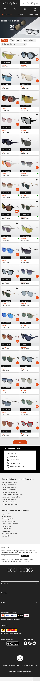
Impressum (27, 671)
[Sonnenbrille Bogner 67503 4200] (29, 293)
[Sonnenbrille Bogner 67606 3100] (29, 336)
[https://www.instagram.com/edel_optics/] (30, 643)
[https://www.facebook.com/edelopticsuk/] (25, 643)
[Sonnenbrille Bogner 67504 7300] (10, 119)
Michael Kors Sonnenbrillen (11, 497)
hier (29, 561)
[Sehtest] (4, 9)
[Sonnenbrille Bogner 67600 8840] (29, 119)
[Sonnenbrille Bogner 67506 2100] (10, 423)
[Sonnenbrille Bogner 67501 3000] (10, 76)
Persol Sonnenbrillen (9, 487)
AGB (10, 671)
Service (4, 593)
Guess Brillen (6, 528)
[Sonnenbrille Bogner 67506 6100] (29, 380)
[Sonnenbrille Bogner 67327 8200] (10, 293)
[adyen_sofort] (26, 615)
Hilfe (3, 602)
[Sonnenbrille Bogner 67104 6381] (29, 206)
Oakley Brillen (6, 516)
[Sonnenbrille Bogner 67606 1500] (10, 163)
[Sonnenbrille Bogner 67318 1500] (29, 228)
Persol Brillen (6, 526)
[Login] (24, 9)
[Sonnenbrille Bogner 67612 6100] (29, 54)
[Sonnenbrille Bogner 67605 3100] (10, 141)
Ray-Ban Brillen (7, 514)
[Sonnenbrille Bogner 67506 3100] (29, 271)
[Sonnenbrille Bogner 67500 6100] (29, 249)
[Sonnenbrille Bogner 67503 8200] (29, 315)
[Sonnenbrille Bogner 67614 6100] (10, 271)
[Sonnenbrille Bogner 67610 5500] (10, 54)
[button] (10, 3)
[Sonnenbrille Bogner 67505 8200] (29, 401)
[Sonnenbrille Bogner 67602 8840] (10, 206)
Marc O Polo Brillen (8, 521)
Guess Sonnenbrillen (9, 499)
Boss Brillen (6, 531)
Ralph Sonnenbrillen (9, 502)
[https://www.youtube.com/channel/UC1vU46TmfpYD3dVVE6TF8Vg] (34, 643)
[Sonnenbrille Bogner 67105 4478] (10, 228)
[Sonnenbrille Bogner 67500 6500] (10, 401)
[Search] (15, 9)
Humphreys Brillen (8, 519)
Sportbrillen (33, 14)
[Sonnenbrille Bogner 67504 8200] (10, 184)
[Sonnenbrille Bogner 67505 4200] (10, 336)
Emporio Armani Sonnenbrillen (12, 494)
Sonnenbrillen (7, 14)
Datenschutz (17, 671)
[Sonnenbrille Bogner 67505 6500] (10, 249)
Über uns (4, 583)
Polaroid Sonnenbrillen (9, 492)
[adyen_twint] (20, 615)
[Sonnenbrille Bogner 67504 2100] (29, 163)
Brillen (20, 14)
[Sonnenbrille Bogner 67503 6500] (10, 315)
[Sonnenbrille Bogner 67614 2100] (29, 423)
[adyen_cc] (2, 615)
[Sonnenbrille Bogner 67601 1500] (29, 76)
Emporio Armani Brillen (10, 524)
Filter (5, 40)
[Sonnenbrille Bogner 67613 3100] (10, 380)
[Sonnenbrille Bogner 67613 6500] (10, 358)
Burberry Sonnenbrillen (10, 504)
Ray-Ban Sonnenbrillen (9, 482)
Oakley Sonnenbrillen (9, 485)
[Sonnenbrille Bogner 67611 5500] (29, 98)
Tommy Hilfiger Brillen (9, 533)
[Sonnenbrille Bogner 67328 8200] (29, 184)
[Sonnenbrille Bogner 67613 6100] (29, 358)
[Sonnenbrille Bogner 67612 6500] (10, 98)
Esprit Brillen (6, 536)
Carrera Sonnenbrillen (9, 489)
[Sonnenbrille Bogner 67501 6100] (29, 141)
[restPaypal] (13, 615)
